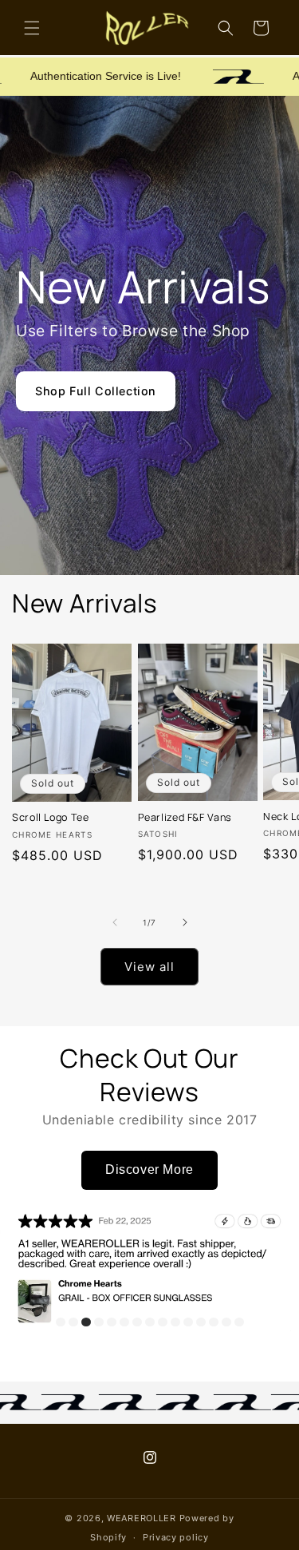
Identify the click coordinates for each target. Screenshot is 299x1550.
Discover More (149, 1169)
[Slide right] (185, 922)
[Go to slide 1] (60, 1322)
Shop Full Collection (95, 391)
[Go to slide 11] (188, 1322)
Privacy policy (176, 1537)
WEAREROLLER (141, 1518)
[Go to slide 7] (137, 1322)
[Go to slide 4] (99, 1322)
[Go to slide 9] (162, 1322)
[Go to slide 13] (213, 1322)
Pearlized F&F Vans (185, 817)
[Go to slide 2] (73, 1322)
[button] (31, 28)
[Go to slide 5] (111, 1322)
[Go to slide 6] (124, 1322)
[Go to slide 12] (201, 1322)
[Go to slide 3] (86, 1322)
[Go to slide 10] (175, 1322)
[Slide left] (114, 922)
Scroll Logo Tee (50, 817)
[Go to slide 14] (226, 1322)
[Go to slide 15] (239, 1322)
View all (149, 966)
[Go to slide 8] (150, 1322)
